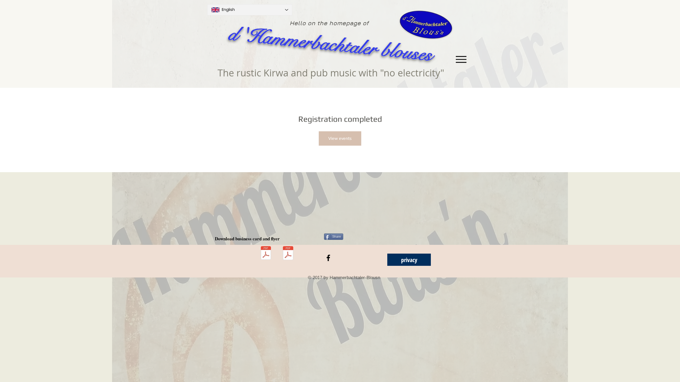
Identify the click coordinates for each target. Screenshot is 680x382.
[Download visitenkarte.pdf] (266, 253)
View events (340, 138)
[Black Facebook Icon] (328, 258)
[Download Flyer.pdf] (288, 253)
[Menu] (461, 59)
